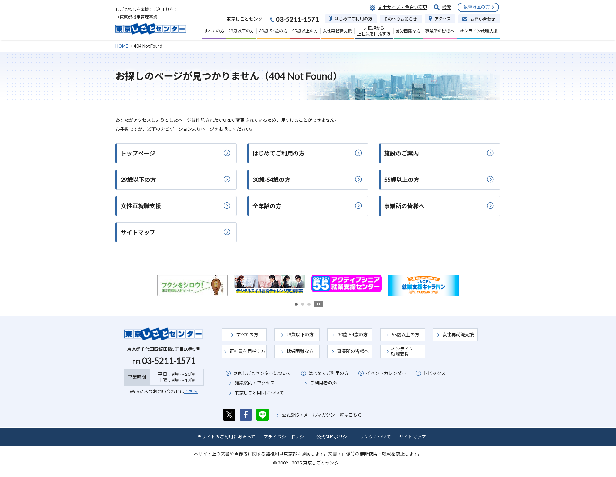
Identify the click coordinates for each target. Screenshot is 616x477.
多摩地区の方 (476, 7)
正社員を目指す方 (247, 351)
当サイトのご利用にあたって (226, 436)
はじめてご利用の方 (328, 373)
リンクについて (375, 436)
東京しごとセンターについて (262, 373)
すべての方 (247, 334)
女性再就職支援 (458, 334)
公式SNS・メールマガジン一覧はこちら (322, 415)
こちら (191, 391)
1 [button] (296, 304)
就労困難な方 (300, 351)
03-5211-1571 (168, 361)
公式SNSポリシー (334, 436)
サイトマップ (412, 436)
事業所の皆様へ (353, 351)
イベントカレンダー (386, 373)
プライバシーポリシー (285, 436)
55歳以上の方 (405, 334)
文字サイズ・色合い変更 (402, 7)
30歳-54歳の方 (353, 334)
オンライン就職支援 (402, 351)
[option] (193, 283)
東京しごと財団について (259, 392)
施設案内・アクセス (255, 382)
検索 (446, 7)
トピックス (434, 373)
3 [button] (309, 304)
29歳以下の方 (300, 334)
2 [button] (302, 304)
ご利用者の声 (323, 382)
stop (318, 304)
